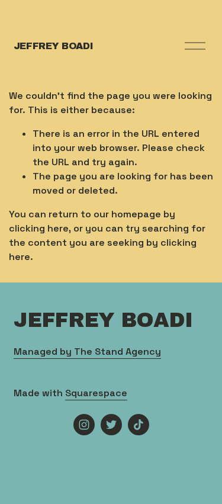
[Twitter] (111, 424)
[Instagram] (84, 424)
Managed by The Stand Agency (87, 351)
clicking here (39, 228)
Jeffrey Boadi (54, 46)
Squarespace (96, 393)
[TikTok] (138, 424)
